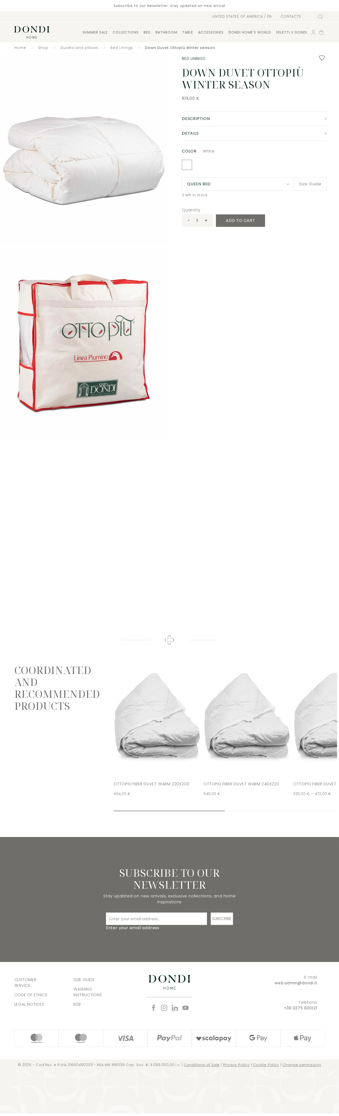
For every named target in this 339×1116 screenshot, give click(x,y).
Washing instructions (87, 992)
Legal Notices (29, 1004)
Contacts (291, 16)
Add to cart (240, 220)
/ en (242, 16)
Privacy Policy (236, 1064)
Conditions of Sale (202, 1064)
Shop (43, 47)
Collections (126, 32)
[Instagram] (164, 1008)
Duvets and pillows (79, 47)
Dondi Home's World (250, 32)
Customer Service (25, 982)
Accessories (211, 32)
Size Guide (310, 184)
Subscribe (222, 918)
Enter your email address (132, 928)
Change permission (301, 1064)
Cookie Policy (266, 1064)
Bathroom (166, 32)
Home (20, 47)
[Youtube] (185, 1008)
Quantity (191, 210)
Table (187, 32)
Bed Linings (121, 47)
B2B (77, 1004)
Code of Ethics (31, 995)
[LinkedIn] (175, 1008)
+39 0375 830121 (300, 1008)
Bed (147, 32)
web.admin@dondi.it (295, 983)
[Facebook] (153, 1008)
